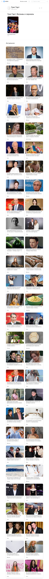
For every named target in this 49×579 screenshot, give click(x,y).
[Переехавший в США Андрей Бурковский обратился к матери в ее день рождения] (34, 55)
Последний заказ (11, 34)
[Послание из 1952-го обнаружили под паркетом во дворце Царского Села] (15, 55)
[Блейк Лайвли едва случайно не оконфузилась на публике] (15, 302)
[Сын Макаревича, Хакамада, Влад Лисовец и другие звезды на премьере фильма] (15, 93)
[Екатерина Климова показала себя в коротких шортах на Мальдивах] (15, 283)
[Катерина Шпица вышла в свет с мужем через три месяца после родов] (15, 169)
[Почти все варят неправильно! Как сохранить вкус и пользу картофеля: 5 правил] (34, 302)
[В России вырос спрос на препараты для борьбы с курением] (15, 436)
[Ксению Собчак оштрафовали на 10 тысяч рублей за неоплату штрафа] (15, 321)
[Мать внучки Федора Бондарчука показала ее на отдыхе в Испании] (34, 512)
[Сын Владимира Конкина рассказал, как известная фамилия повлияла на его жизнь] (15, 150)
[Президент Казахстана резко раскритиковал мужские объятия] (34, 188)
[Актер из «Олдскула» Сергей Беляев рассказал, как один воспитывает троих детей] (34, 150)
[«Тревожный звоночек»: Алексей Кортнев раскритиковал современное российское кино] (15, 74)
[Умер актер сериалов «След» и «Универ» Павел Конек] (34, 245)
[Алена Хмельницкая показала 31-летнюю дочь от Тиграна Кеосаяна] (15, 226)
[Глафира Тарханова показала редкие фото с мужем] (15, 264)
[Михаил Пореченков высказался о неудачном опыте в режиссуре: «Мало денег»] (15, 493)
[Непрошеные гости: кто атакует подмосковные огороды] (34, 169)
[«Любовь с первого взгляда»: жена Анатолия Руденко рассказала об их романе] (34, 226)
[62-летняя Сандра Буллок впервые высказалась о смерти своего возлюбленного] (34, 569)
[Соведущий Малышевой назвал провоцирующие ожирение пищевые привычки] (34, 340)
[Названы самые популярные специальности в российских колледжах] (34, 474)
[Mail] (4, 1)
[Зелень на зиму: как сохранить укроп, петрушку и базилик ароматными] (34, 131)
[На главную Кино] (6, 1)
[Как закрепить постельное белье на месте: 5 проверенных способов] (34, 417)
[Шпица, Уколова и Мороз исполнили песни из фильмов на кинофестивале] (34, 321)
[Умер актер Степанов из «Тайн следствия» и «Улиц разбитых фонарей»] (34, 283)
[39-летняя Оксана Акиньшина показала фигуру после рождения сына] (34, 436)
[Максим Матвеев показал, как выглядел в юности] (34, 397)
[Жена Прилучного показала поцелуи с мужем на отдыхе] (34, 531)
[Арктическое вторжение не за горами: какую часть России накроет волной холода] (15, 474)
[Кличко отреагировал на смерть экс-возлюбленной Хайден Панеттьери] (15, 207)
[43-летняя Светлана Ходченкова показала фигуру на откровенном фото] (15, 131)
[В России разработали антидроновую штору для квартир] (15, 550)
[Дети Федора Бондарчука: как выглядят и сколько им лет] (34, 93)
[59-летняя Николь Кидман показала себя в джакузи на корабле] (34, 550)
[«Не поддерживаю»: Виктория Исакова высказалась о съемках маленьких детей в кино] (15, 188)
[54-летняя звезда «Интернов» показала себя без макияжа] (15, 512)
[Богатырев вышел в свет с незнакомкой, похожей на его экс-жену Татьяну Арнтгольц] (15, 359)
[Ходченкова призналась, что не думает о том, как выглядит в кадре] (34, 493)
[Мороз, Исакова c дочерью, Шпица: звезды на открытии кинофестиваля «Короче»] (34, 455)
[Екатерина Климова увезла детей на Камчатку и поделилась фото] (34, 207)
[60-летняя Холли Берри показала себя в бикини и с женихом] (34, 378)
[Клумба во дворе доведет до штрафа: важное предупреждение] (15, 340)
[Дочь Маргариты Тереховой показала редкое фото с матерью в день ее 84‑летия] (34, 359)
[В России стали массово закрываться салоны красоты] (34, 112)
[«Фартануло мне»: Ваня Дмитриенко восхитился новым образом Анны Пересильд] (15, 397)
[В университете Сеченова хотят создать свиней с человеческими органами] (34, 264)
